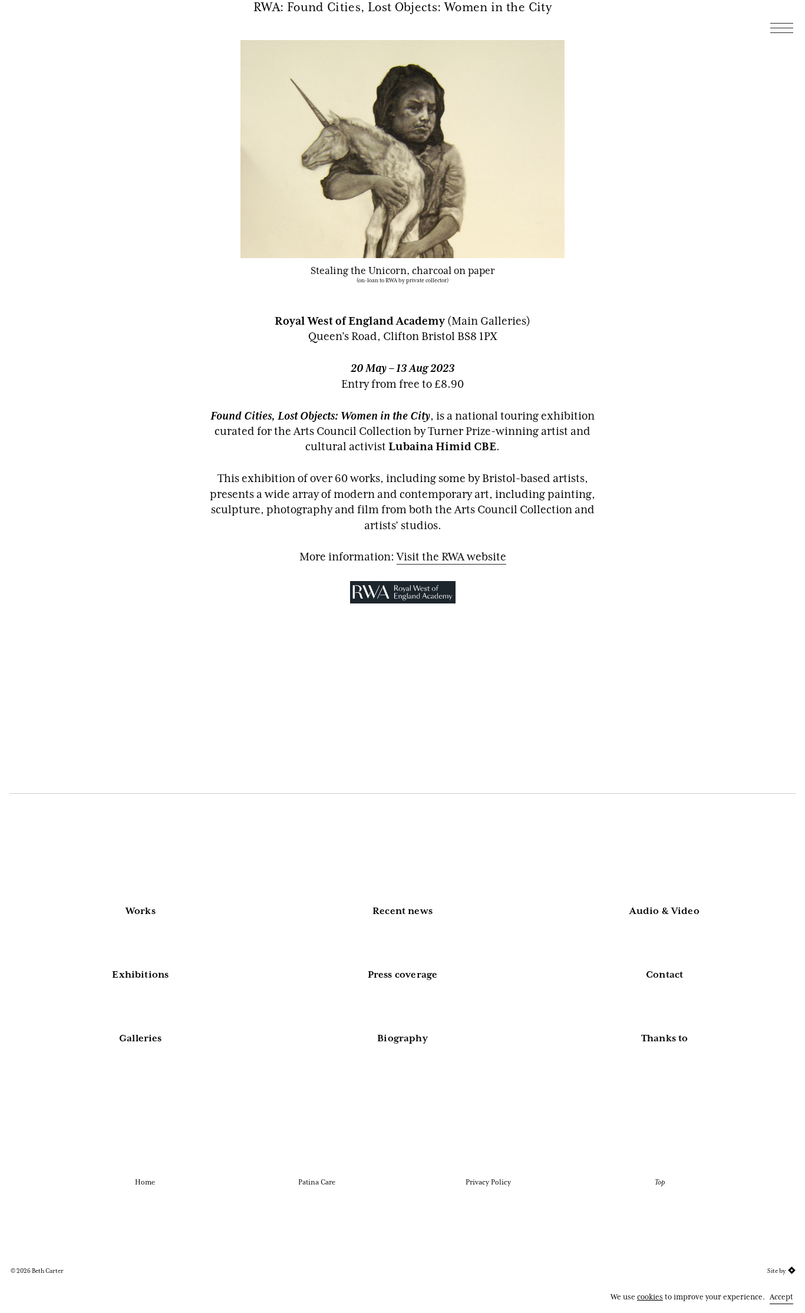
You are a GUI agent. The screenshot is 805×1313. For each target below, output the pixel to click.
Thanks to (664, 1038)
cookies (650, 1297)
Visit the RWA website (451, 557)
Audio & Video (664, 911)
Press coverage (403, 975)
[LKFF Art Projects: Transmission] (741, 132)
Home (145, 1182)
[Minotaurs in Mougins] (723, 132)
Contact (664, 975)
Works (141, 911)
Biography (402, 1038)
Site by (776, 1271)
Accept (781, 1297)
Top (660, 1182)
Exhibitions (140, 975)
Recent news (402, 911)
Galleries (140, 1038)
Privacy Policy (488, 1182)
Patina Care (316, 1182)
